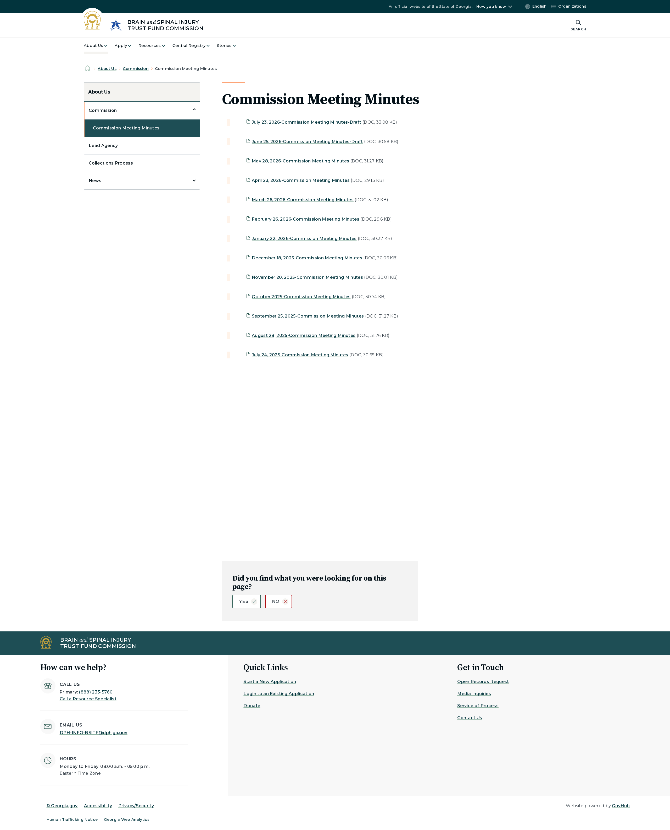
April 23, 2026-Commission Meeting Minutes (301, 180)
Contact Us (469, 717)
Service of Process (478, 705)
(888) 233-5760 (95, 692)
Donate (251, 705)
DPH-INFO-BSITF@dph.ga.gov (93, 732)
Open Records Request (483, 681)
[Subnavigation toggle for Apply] (132, 45)
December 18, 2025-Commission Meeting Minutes (307, 257)
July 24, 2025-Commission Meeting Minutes (300, 354)
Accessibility (98, 805)
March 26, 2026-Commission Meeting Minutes (303, 199)
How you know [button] (491, 6)
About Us (107, 68)
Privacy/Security (136, 805)
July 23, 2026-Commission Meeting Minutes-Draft (306, 122)
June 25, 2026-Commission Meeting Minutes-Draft (307, 141)
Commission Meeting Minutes (126, 127)
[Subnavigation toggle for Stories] (237, 45)
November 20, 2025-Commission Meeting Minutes (307, 277)
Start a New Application (269, 681)
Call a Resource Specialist (88, 698)
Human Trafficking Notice (72, 819)
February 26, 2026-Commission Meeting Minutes (305, 219)
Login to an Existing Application (278, 693)
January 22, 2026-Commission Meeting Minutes (304, 238)
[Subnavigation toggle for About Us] (109, 45)
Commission (136, 68)
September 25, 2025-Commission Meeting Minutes (308, 316)
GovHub (621, 805)
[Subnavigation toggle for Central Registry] (211, 45)
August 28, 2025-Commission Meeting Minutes (303, 335)
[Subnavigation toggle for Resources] (166, 45)
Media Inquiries (474, 693)
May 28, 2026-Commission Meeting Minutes (300, 161)
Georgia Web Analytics (126, 819)
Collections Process (111, 163)
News (95, 180)
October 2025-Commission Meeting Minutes (301, 296)
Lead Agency (103, 145)
